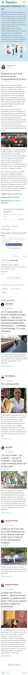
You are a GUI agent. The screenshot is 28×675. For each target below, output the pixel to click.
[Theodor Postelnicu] (2, 521)
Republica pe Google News (14, 194)
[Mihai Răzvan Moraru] (2, 585)
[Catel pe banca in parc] (14, 556)
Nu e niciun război (10, 384)
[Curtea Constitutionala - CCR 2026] (14, 619)
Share (25, 672)
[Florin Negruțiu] (2, 376)
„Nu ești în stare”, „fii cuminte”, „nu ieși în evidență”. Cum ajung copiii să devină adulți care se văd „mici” (14, 461)
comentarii (9, 308)
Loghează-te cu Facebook (14, 244)
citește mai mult (4, 271)
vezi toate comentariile (14, 278)
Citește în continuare (14, 665)
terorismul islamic (15, 288)
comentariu (9, 452)
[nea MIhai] (14, 400)
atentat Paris (5, 288)
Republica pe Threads (12, 197)
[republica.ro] (3, 673)
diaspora (4, 292)
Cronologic (16, 256)
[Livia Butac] (2, 447)
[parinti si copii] (14, 480)
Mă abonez (21, 219)
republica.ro (9, 2)
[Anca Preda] (2, 304)
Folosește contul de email (14, 248)
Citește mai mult (6, 366)
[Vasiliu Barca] (4, 260)
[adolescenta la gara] (14, 344)
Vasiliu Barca (12, 260)
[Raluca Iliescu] (3, 67)
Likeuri (24, 256)
